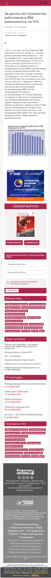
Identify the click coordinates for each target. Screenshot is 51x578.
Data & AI (15, 546)
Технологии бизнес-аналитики (25, 543)
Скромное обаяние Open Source (19, 359)
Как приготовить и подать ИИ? (18, 352)
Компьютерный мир (26, 524)
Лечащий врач (35, 530)
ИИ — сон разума (12, 356)
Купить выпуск (14, 243)
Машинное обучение (13, 321)
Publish (14, 534)
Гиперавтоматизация (33, 328)
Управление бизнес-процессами (25, 552)
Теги (43, 483)
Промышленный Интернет (16, 311)
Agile (42, 331)
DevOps (35, 331)
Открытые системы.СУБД (26, 527)
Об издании (25, 481)
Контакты (21, 483)
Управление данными (31, 540)
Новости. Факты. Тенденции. (15, 35)
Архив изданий (24, 486)
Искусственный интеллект (16, 324)
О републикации (33, 483)
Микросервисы (34, 318)
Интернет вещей (36, 324)
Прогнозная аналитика (14, 314)
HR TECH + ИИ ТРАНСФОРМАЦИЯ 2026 (23, 414)
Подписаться (32, 243)
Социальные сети (12, 308)
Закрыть (35, 575)
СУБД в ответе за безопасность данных (22, 363)
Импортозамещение (14, 328)
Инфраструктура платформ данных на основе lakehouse (22, 368)
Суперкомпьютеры (37, 304)
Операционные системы (15, 318)
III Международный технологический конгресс (25, 383)
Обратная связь (38, 481)
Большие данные (12, 331)
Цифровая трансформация (16, 304)
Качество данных (30, 546)
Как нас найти (10, 483)
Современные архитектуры (33, 308)
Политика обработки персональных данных (24, 488)
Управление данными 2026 (16, 406)
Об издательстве (12, 481)
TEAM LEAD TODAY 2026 (16, 391)
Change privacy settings (24, 490)
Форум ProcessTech (13, 399)
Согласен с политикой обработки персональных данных (24, 283)
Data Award (12, 540)
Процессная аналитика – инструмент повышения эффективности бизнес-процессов (21, 346)
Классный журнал (32, 534)
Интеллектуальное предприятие (25, 549)
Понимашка (26, 537)
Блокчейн (26, 331)
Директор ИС (16, 530)
